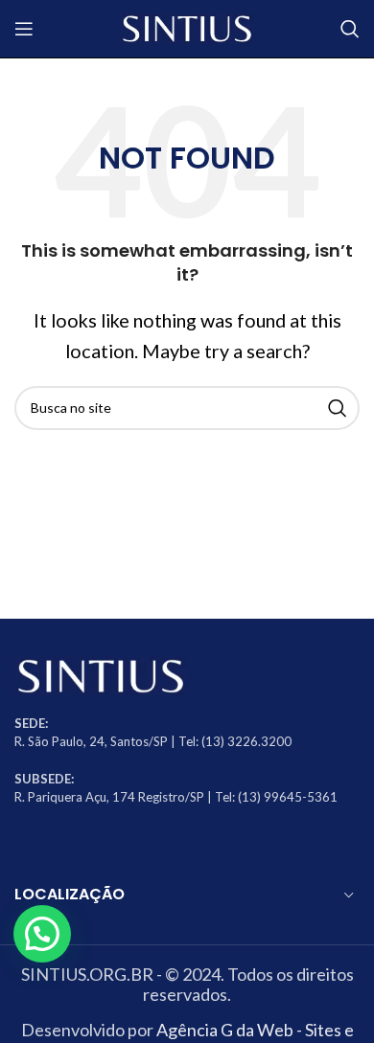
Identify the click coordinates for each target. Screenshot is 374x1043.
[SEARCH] (338, 408)
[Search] (350, 29)
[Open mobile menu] (24, 29)
